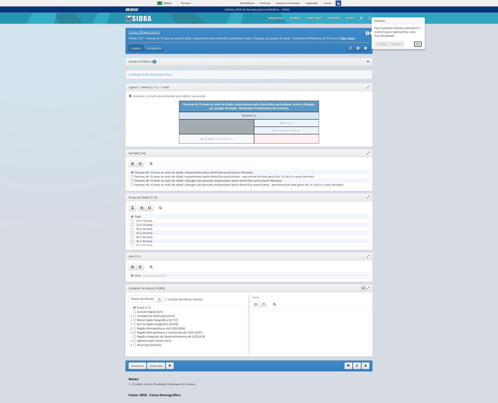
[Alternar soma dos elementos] (133, 208)
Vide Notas (347, 38)
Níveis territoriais (142, 299)
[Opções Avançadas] (365, 366)
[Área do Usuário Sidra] (361, 18)
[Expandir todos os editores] (358, 48)
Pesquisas (275, 18)
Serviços (185, 3)
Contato (334, 18)
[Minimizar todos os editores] (365, 48)
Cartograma (153, 48)
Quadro (136, 48)
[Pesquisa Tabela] (370, 18)
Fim (418, 44)
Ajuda (349, 18)
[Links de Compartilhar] (357, 366)
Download (156, 366)
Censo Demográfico (144, 32)
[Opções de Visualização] (170, 366)
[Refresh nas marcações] (350, 48)
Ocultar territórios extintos (185, 299)
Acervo (295, 18)
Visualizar (137, 366)
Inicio (255, 297)
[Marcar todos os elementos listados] (133, 163)
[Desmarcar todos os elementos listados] (140, 163)
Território (314, 18)
